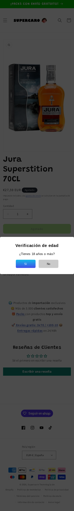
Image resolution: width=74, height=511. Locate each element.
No (48, 263)
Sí (25, 263)
